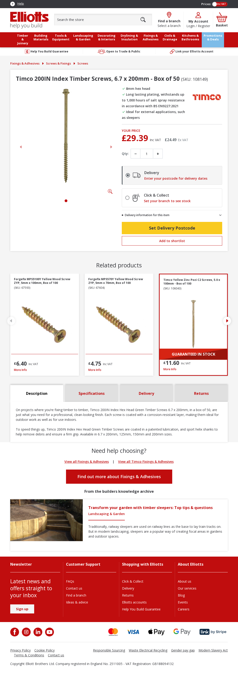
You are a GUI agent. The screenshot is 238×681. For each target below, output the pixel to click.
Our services (187, 588)
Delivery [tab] (146, 393)
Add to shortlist (172, 241)
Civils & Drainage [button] (170, 37)
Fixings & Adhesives (25, 63)
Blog (181, 595)
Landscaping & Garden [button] (83, 37)
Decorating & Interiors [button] (107, 37)
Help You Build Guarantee (141, 609)
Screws (82, 63)
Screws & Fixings (58, 63)
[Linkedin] (37, 632)
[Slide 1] (66, 200)
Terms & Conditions (29, 655)
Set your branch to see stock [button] (167, 201)
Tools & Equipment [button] (60, 37)
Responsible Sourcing (109, 650)
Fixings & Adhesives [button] (151, 37)
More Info (44, 370)
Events (183, 602)
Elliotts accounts (134, 602)
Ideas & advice (77, 602)
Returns (128, 595)
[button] (227, 321)
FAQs (70, 581)
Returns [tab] (201, 393)
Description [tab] (36, 393)
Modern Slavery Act (213, 650)
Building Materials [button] (40, 37)
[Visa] (133, 632)
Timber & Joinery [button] (22, 39)
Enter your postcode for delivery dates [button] (175, 178)
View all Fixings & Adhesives (86, 461)
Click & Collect (132, 581)
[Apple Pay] (156, 632)
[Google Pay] (182, 632)
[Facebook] (15, 632)
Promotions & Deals (213, 37)
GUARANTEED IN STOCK (193, 354)
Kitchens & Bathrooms (190, 37)
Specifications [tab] (92, 393)
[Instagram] (26, 632)
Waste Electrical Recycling (148, 650)
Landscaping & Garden (106, 514)
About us (184, 581)
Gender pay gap (183, 650)
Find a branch (76, 595)
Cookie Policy (44, 650)
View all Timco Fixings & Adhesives (146, 461)
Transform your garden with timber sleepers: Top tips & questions (150, 507)
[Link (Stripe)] (213, 632)
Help (20, 3)
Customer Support (83, 564)
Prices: (206, 4)
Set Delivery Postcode (172, 228)
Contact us (74, 588)
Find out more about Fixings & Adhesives (119, 476)
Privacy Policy (20, 650)
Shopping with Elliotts (142, 564)
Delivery (128, 588)
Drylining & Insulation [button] (129, 37)
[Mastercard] (113, 632)
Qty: (125, 153)
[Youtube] (49, 632)
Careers (183, 609)
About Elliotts (190, 564)
